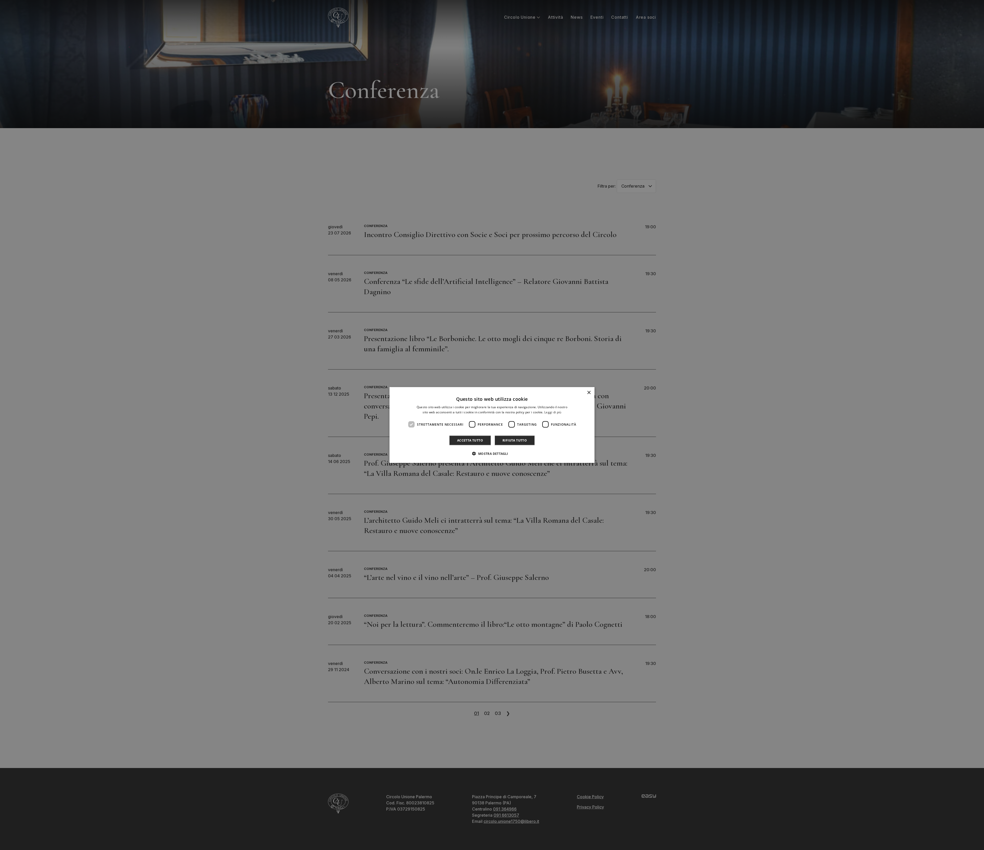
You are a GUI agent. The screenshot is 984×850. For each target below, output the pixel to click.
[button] (492, 453)
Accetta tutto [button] (470, 440)
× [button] (589, 392)
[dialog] (491, 425)
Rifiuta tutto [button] (515, 440)
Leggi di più (552, 412)
